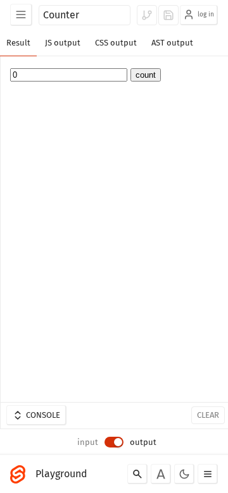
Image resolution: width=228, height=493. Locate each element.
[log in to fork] (147, 15)
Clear (208, 415)
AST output (172, 42)
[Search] (137, 474)
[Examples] (21, 15)
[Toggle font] (161, 474)
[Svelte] (21, 474)
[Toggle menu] (208, 474)
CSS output (116, 42)
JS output (62, 42)
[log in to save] (168, 15)
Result (18, 42)
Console (43, 415)
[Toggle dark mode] (184, 474)
